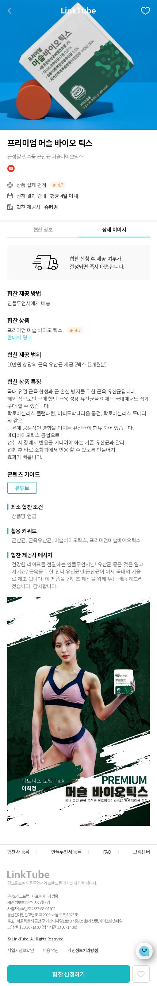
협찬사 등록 (18, 851)
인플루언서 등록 (66, 851)
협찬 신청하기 (68, 974)
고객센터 (141, 851)
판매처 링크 (19, 337)
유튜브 (22, 488)
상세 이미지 (114, 229)
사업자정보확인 (20, 950)
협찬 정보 (43, 229)
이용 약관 (50, 950)
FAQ (107, 851)
